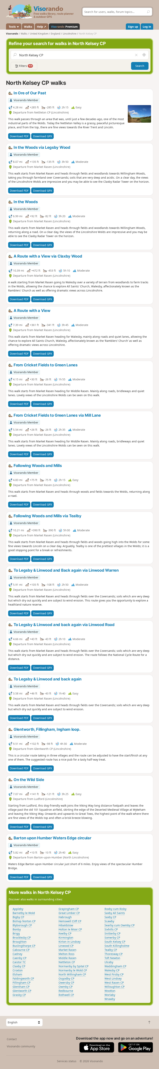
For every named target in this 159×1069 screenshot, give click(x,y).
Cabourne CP (21, 950)
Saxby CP (110, 917)
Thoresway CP (114, 954)
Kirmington (66, 937)
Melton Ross (66, 954)
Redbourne (66, 991)
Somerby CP (112, 937)
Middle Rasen (67, 958)
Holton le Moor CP (70, 929)
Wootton (110, 991)
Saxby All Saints (115, 913)
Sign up (133, 26)
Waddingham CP (115, 966)
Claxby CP (19, 966)
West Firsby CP (114, 974)
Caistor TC (19, 962)
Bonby (17, 929)
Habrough (65, 917)
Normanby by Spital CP (73, 966)
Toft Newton (112, 958)
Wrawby (110, 999)
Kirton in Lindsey (69, 941)
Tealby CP (111, 950)
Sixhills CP (111, 929)
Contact (12, 1039)
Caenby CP (19, 958)
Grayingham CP (69, 909)
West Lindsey (113, 978)
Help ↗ (41, 26)
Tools (12, 26)
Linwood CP (66, 946)
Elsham (17, 974)
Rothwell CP (66, 995)
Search (139, 66)
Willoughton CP (114, 986)
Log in (147, 26)
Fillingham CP (21, 982)
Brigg (16, 933)
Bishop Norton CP (24, 921)
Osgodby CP (66, 978)
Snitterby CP (112, 933)
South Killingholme (117, 946)
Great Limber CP (69, 913)
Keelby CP (65, 933)
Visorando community (21, 1046)
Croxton (18, 970)
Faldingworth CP (23, 978)
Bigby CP (18, 917)
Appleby (18, 909)
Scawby (109, 921)
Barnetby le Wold (24, 913)
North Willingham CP (72, 974)
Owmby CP (66, 986)
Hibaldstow (66, 925)
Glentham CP (21, 986)
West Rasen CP (114, 982)
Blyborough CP (22, 925)
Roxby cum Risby (115, 909)
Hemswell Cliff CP (70, 921)
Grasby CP (19, 995)
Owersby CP (66, 982)
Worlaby (110, 995)
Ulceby (109, 962)
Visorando (12, 33)
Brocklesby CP (22, 937)
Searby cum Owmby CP (120, 925)
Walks (28, 26)
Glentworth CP (22, 991)
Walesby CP (112, 970)
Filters (25, 66)
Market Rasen (67, 950)
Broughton (20, 941)
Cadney (17, 954)
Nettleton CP (67, 962)
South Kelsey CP (115, 941)
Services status (66, 1061)
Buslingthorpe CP (24, 946)
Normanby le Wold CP (73, 970)
